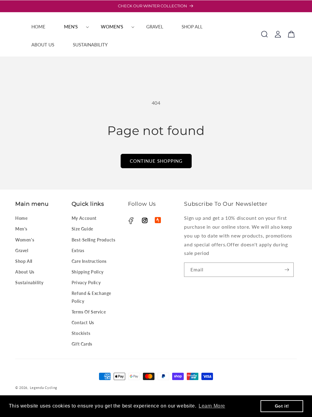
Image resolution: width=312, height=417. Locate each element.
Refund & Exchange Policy (91, 297)
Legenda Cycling (44, 388)
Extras (78, 250)
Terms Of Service (89, 311)
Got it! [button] (282, 406)
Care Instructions (89, 261)
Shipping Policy (88, 271)
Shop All (23, 261)
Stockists (81, 333)
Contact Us (83, 322)
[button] (73, 27)
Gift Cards (82, 343)
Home (21, 218)
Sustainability (29, 282)
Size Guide (82, 228)
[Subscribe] (286, 270)
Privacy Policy (86, 282)
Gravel (21, 250)
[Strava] (157, 220)
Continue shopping (156, 161)
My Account (84, 218)
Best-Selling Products (93, 239)
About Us (24, 271)
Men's (21, 228)
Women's (24, 239)
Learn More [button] (212, 405)
